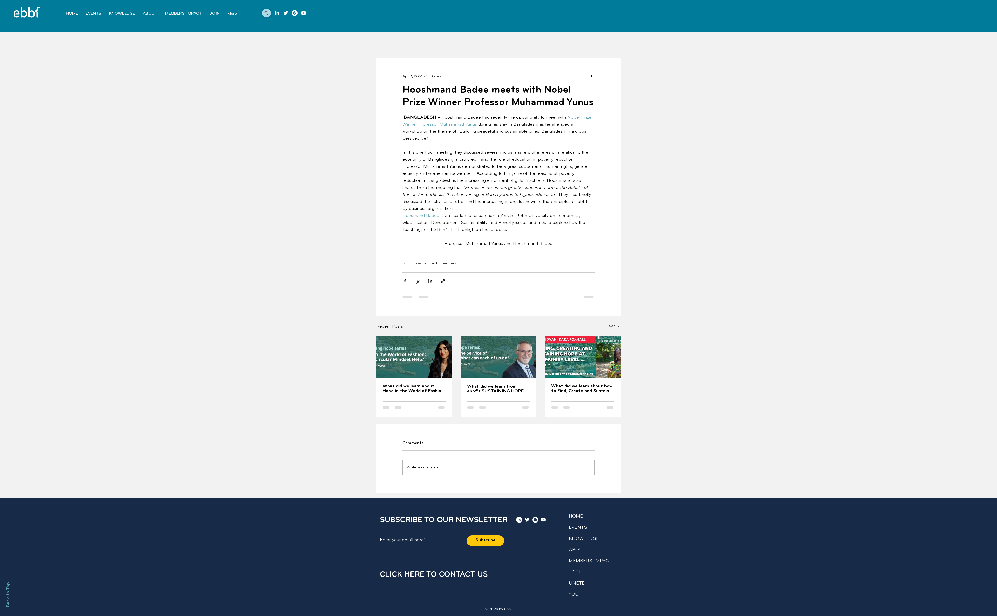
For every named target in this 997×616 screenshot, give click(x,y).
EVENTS (578, 527)
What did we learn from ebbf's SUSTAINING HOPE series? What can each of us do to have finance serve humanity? (496, 389)
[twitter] (286, 13)
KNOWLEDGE (584, 539)
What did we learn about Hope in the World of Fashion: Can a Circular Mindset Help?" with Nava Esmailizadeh (414, 388)
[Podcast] (295, 13)
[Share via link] (443, 281)
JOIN (574, 572)
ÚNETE (577, 583)
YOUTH (577, 594)
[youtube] (303, 13)
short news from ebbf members (430, 263)
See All (615, 326)
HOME (576, 516)
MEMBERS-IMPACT (590, 561)
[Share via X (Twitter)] (417, 281)
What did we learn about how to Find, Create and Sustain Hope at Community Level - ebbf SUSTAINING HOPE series (581, 388)
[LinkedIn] (277, 13)
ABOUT (577, 550)
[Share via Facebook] (404, 281)
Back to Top (8, 594)
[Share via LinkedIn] (430, 281)
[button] (266, 13)
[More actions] (591, 76)
